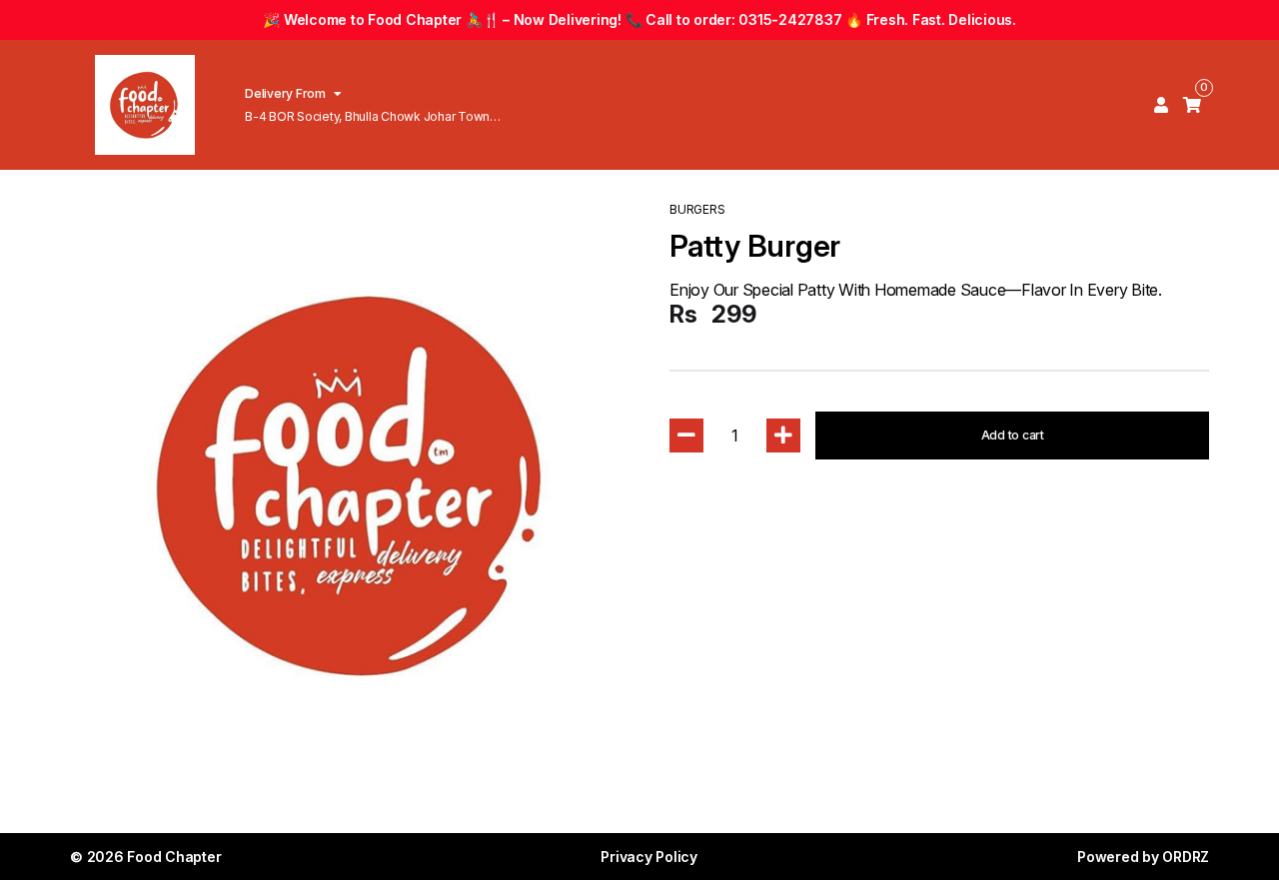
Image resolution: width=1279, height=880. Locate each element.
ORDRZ (1185, 856)
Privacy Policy (649, 856)
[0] (1192, 105)
